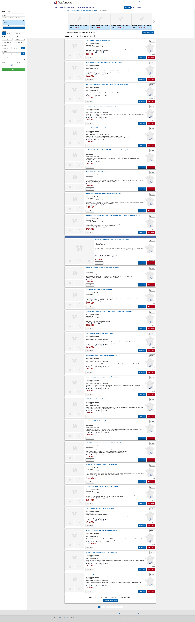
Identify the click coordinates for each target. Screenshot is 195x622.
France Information (131, 613)
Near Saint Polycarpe (91, 574)
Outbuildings (19, 42)
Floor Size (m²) (5, 51)
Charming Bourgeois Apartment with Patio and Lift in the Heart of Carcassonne (107, 84)
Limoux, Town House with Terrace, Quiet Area (98, 40)
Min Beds (4, 36)
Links (115, 613)
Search (13, 69)
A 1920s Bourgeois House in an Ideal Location (98, 399)
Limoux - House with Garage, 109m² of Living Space (99, 333)
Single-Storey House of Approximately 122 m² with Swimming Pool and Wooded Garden (109, 311)
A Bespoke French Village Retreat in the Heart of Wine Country (112, 239)
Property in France (127, 618)
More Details (142, 57)
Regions (139, 613)
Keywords (4, 62)
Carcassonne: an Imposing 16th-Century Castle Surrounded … (102, 486)
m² (23, 48)
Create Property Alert (148, 32)
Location (4, 15)
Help (119, 613)
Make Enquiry (151, 57)
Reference (17, 62)
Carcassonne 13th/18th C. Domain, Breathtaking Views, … (101, 530)
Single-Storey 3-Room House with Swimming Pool (99, 289)
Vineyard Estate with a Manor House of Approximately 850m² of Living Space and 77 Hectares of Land (113, 215)
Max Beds (17, 36)
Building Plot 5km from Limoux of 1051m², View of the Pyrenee (102, 267)
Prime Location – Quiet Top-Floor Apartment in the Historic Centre (104, 62)
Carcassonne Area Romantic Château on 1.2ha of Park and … (102, 464)
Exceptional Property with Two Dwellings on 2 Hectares (101, 106)
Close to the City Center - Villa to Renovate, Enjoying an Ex (101, 355)
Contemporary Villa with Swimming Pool (96, 420)
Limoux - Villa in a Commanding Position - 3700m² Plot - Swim (102, 377)
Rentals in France (136, 618)
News (124, 613)
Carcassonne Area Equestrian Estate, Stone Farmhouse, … (101, 552)
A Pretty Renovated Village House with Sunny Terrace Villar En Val (103, 442)
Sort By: (84, 36)
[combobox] (13, 17)
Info (122, 613)
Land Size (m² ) (5, 45)
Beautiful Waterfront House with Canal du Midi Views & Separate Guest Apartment (108, 149)
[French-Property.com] (62, 3)
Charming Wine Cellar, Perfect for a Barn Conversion (100, 171)
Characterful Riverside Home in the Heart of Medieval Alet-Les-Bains (104, 193)
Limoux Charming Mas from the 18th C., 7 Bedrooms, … (100, 508)
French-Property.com (65, 617)
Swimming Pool (7, 42)
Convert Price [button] (90, 57)
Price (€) (4, 31)
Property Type (5, 57)
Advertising (111, 613)
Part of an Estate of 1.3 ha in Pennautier (96, 128)
